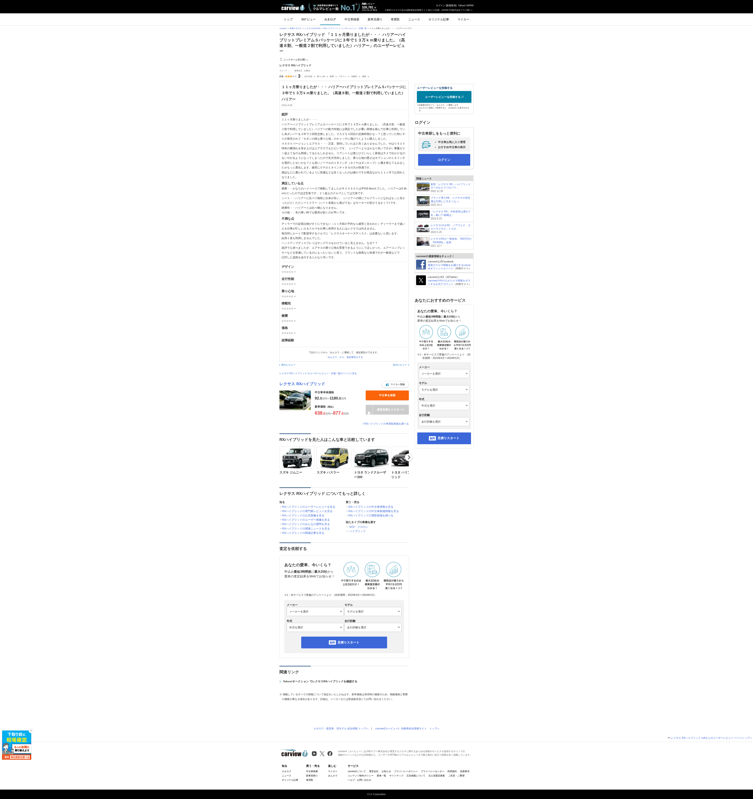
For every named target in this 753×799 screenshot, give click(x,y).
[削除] (31, 730)
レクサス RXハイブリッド (302, 384)
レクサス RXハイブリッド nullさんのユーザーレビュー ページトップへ (711, 737)
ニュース (414, 19)
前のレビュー (288, 365)
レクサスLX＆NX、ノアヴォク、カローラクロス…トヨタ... (450, 229)
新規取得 (451, 5)
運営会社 (373, 771)
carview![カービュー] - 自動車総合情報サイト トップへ (407, 728)
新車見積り (375, 19)
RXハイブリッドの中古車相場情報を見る (373, 511)
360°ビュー (308, 19)
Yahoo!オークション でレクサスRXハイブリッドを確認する (320, 681)
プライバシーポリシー (406, 771)
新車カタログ (296, 28)
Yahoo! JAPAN (466, 5)
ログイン (440, 5)
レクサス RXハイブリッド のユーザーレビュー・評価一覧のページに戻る (318, 373)
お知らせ (386, 771)
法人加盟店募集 (436, 775)
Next (409, 457)
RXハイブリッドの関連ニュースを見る (306, 528)
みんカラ (332, 775)
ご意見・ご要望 (456, 775)
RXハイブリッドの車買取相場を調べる (387, 423)
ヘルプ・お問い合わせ (359, 780)
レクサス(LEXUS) (312, 28)
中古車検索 (352, 19)
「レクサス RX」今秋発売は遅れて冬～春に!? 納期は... (451, 215)
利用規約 (452, 771)
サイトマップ (396, 775)
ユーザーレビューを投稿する (443, 96)
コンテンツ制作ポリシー (361, 775)
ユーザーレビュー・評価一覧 (354, 28)
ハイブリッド (357, 531)
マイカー (463, 19)
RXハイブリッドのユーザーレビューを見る (308, 506)
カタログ (330, 19)
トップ (288, 19)
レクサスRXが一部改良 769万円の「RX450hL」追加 (451, 242)
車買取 (395, 19)
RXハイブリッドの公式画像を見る (303, 515)
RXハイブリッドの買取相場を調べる (370, 515)
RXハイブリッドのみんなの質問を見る (306, 524)
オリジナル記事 (438, 19)
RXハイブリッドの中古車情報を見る (370, 506)
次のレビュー (400, 365)
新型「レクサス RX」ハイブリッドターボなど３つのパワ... (451, 188)
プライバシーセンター (432, 771)
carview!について (357, 771)
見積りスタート (348, 642)
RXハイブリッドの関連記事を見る (303, 532)
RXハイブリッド (331, 28)
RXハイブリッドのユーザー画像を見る (306, 519)
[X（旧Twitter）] (322, 753)
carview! (283, 28)
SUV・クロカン (358, 526)
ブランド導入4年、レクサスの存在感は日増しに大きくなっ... (450, 201)
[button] (395, 384)
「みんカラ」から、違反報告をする (344, 357)
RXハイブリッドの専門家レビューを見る (307, 511)
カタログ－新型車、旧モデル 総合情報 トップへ (341, 728)
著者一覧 (381, 775)
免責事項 (464, 771)
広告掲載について (416, 775)
